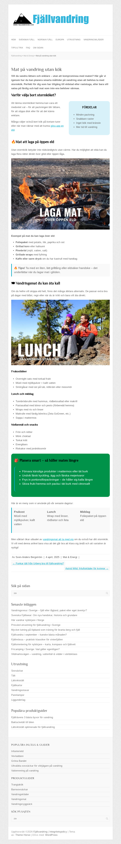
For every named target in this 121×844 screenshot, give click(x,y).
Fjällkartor (16, 685)
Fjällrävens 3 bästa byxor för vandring (32, 717)
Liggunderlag (18, 699)
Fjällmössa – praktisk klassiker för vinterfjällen (37, 639)
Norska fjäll (45, 39)
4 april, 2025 (52, 557)
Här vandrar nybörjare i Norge (27, 620)
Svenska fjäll (27, 39)
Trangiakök (17, 784)
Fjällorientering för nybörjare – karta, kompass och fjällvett (43, 644)
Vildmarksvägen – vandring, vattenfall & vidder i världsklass (44, 654)
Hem (13, 39)
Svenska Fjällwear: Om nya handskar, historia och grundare (44, 615)
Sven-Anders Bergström (29, 557)
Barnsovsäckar (19, 789)
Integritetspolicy (58, 831)
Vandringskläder (94, 39)
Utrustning (74, 39)
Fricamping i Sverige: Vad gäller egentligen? (35, 649)
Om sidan (38, 47)
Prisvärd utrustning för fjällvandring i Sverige (35, 625)
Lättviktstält (17, 680)
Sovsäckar (17, 670)
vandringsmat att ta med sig (58, 539)
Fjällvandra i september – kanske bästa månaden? (39, 634)
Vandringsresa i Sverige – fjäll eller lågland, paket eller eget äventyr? (49, 610)
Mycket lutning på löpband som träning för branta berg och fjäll (45, 629)
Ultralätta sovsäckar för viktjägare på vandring (36, 765)
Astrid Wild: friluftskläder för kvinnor (86, 568)
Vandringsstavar (20, 690)
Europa (60, 39)
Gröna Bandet (18, 761)
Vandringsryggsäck (21, 804)
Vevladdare (17, 756)
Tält (13, 675)
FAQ (28, 47)
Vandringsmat (18, 799)
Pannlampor (17, 695)
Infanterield (17, 751)
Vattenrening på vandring (25, 770)
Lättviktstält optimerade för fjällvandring (33, 727)
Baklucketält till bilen (22, 722)
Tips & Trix (17, 47)
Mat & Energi (70, 557)
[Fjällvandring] (50, 20)
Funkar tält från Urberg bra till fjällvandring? (38, 563)
